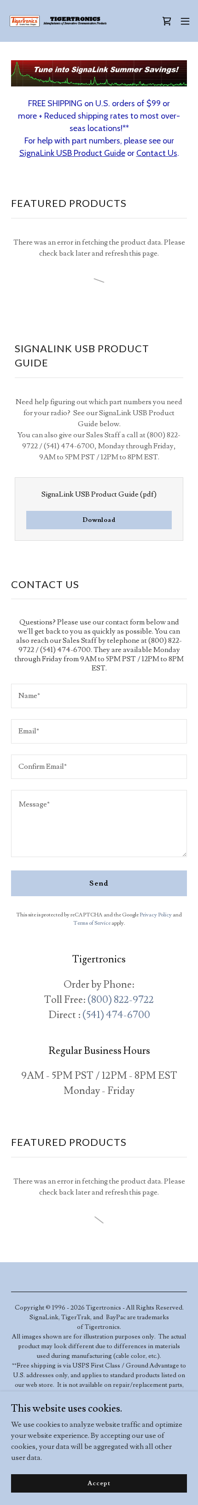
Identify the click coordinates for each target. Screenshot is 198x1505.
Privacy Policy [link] (156, 914)
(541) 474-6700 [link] (116, 1015)
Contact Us (156, 153)
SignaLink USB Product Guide (72, 153)
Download (99, 520)
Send (99, 883)
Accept (98, 1483)
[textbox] (99, 696)
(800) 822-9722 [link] (120, 1000)
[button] (185, 21)
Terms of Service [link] (92, 923)
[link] (59, 21)
